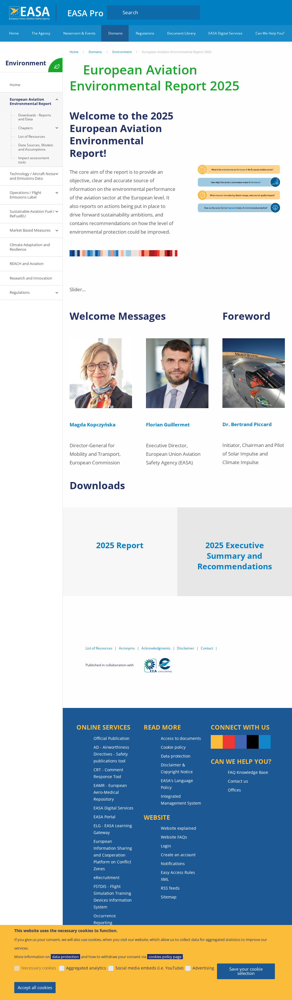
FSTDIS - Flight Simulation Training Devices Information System (113, 897)
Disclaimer (185, 648)
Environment (122, 52)
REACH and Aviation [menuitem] (27, 263)
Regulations (145, 33)
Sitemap (169, 897)
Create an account (178, 854)
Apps (252, 12)
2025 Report (119, 545)
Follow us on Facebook (241, 742)
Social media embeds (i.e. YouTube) (149, 968)
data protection (65, 956)
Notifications (173, 863)
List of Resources (99, 648)
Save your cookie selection (246, 971)
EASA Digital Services (225, 33)
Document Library (181, 33)
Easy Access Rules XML (178, 876)
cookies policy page (165, 956)
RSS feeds (170, 888)
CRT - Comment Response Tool (108, 773)
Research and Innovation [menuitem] (31, 278)
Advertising (203, 968)
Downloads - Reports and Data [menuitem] (34, 117)
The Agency (41, 33)
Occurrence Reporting (105, 919)
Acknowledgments (156, 648)
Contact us (238, 781)
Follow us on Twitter (253, 742)
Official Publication (111, 738)
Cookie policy (173, 747)
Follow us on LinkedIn (265, 742)
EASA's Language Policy (177, 784)
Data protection (175, 756)
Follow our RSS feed (217, 742)
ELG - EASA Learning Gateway (113, 829)
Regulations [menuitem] (20, 292)
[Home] (30, 12)
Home (14, 33)
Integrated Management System (181, 799)
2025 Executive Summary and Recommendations (234, 556)
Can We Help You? (270, 33)
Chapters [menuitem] (25, 127)
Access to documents (181, 738)
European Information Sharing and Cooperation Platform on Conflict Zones (113, 855)
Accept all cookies (35, 987)
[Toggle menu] (56, 99)
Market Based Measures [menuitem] (30, 230)
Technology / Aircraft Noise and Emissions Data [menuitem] (32, 176)
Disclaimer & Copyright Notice (177, 768)
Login (267, 12)
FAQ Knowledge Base (248, 772)
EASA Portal (104, 816)
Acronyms (127, 648)
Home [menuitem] (15, 84)
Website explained (178, 828)
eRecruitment (106, 877)
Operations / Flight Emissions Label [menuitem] (26, 195)
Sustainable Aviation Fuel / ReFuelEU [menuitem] (32, 213)
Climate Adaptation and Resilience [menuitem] (30, 247)
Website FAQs (174, 837)
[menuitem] (267, 12)
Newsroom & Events (79, 33)
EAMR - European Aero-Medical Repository (110, 792)
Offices (234, 790)
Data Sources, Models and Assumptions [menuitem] (35, 147)
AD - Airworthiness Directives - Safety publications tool (111, 754)
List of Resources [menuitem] (31, 136)
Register (278, 12)
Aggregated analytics (86, 968)
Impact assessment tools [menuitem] (33, 159)
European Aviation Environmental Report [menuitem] (30, 101)
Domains (115, 33)
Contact (207, 648)
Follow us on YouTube (229, 742)
